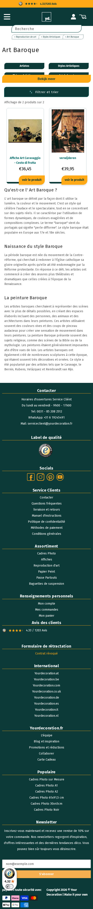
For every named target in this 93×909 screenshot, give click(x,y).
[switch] (9, 886)
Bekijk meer (46, 79)
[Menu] (7, 17)
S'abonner (46, 874)
